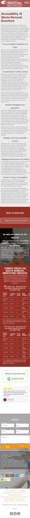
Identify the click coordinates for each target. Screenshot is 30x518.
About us (7, 490)
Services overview (24, 497)
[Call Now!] (15, 5)
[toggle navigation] (27, 2)
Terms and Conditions (8, 492)
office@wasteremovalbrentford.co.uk (15, 461)
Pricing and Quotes (20, 499)
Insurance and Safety (8, 501)
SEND (22, 446)
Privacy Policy (21, 490)
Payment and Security (9, 499)
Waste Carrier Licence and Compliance (9, 497)
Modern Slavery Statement (20, 492)
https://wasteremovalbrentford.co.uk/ (14, 463)
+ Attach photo (7, 446)
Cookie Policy (13, 490)
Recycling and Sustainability (14, 495)
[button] (3, 396)
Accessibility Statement (20, 501)
